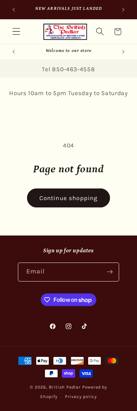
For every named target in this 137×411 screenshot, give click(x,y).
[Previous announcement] (13, 9)
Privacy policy (81, 396)
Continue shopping (68, 197)
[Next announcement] (123, 9)
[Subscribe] (110, 272)
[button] (16, 32)
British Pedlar (65, 387)
